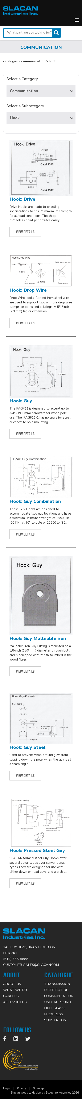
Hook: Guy (20, 401)
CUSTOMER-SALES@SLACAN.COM (31, 964)
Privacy (21, 1088)
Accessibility (15, 1002)
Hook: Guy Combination (35, 501)
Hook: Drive (22, 199)
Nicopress (53, 1014)
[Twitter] (29, 1039)
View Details (25, 232)
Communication (24, 90)
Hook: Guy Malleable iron (37, 638)
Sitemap (38, 1088)
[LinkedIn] (17, 1039)
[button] (77, 20)
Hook (15, 117)
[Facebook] (7, 1039)
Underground (57, 1002)
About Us (12, 984)
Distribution (56, 990)
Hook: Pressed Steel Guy (37, 850)
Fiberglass (54, 1008)
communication (33, 61)
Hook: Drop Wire (28, 290)
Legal (7, 1088)
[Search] (57, 33)
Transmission (57, 984)
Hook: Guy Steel (27, 747)
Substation (55, 1020)
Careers (11, 996)
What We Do (15, 990)
